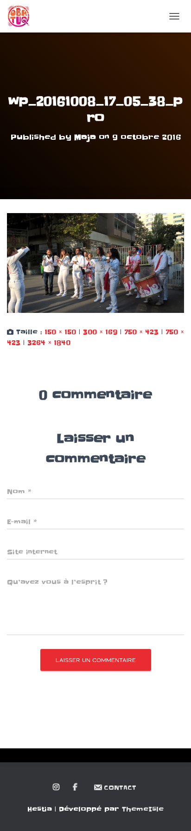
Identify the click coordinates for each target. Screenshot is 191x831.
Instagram (56, 787)
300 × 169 (100, 332)
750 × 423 (141, 332)
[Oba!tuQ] (22, 16)
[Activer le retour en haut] (173, 812)
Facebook (75, 787)
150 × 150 (60, 332)
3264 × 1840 (48, 342)
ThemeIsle (143, 809)
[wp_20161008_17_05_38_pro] (95, 262)
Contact (120, 788)
